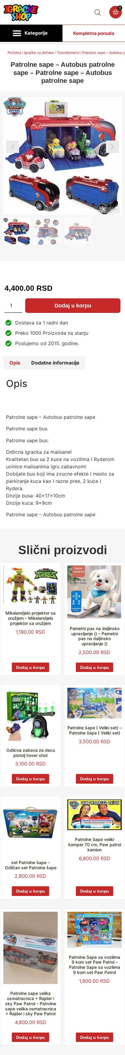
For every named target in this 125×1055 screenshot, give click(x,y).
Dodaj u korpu (73, 306)
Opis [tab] (14, 363)
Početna (14, 53)
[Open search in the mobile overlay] (98, 12)
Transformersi (68, 53)
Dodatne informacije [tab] (55, 363)
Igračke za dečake (39, 53)
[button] (31, 33)
